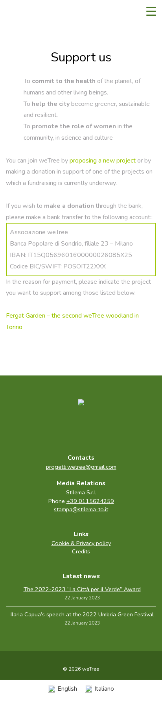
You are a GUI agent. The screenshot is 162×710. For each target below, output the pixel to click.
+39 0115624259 (90, 501)
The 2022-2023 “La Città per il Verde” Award (82, 589)
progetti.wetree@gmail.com (81, 467)
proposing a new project (103, 160)
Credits (81, 551)
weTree (29, 12)
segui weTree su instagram (97, 428)
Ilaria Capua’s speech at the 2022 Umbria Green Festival (82, 614)
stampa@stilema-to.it (81, 509)
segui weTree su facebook (64, 428)
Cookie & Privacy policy (81, 543)
